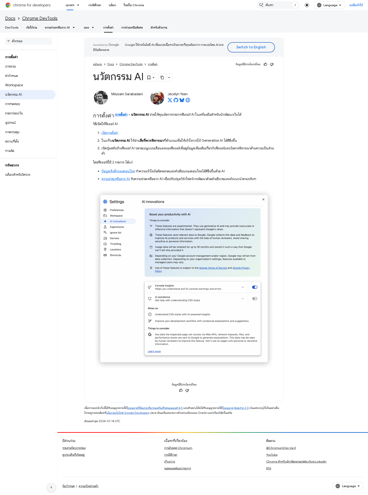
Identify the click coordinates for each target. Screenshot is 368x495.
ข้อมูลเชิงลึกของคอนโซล (118, 171)
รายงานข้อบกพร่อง (74, 448)
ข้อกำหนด (68, 486)
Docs (10, 18)
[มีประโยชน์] (265, 64)
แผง (86, 27)
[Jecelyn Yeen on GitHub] (176, 101)
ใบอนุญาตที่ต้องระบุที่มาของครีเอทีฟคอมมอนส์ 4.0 (155, 408)
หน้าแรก (97, 64)
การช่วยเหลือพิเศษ (132, 27)
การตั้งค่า (108, 27)
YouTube (271, 455)
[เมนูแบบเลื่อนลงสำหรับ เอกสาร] (79, 5)
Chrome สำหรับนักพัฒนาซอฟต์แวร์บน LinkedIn (296, 461)
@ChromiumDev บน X (281, 448)
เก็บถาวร (169, 461)
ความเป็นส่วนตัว (88, 486)
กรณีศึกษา (94, 5)
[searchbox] (28, 41)
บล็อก (112, 5)
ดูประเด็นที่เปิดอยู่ (73, 455)
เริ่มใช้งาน (31, 27)
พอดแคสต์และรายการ (177, 468)
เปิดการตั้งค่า (110, 133)
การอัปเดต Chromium (178, 448)
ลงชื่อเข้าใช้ (356, 5)
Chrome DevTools (40, 18)
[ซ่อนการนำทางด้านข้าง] (51, 487)
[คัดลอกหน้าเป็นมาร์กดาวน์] (162, 77)
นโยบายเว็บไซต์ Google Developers (127, 413)
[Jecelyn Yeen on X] (170, 101)
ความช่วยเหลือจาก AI (57, 27)
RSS (268, 468)
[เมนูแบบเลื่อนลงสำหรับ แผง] (94, 27)
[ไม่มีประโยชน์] (272, 64)
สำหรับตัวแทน (159, 27)
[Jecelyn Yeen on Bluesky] (182, 101)
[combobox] (278, 5)
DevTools (12, 27)
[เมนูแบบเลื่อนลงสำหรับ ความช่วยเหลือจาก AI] (75, 27)
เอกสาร (70, 5)
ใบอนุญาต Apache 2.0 (235, 408)
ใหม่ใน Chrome (134, 5)
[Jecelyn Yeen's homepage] (187, 101)
